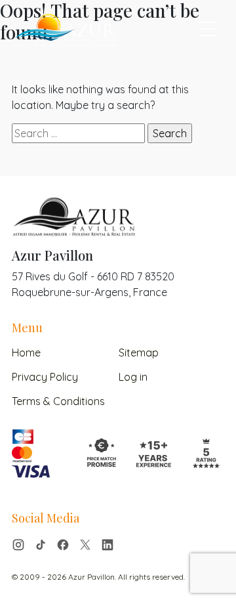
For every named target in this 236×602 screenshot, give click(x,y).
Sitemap (139, 352)
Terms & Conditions (58, 401)
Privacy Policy (45, 377)
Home (26, 352)
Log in (133, 377)
